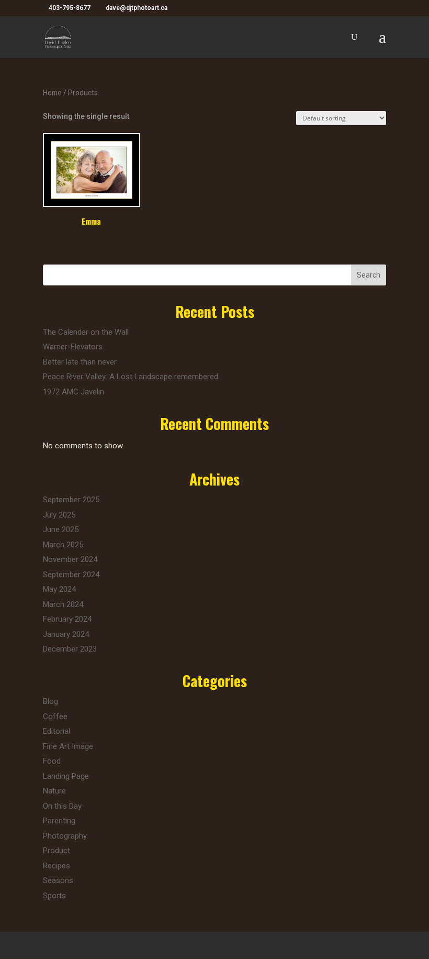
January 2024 (66, 634)
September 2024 (71, 574)
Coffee (55, 716)
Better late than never (80, 362)
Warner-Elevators (73, 346)
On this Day (62, 806)
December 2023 (70, 649)
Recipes (56, 865)
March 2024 (63, 604)
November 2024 (70, 559)
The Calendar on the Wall (86, 332)
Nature (54, 791)
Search (368, 275)
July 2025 (59, 515)
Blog (50, 701)
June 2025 (60, 529)
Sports (54, 895)
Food (52, 761)
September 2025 (71, 499)
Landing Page (66, 776)
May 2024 (59, 589)
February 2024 (67, 619)
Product (56, 850)
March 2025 (63, 544)
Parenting (59, 820)
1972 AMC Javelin (73, 391)
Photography (65, 836)
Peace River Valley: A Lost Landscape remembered (130, 376)
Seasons (58, 880)
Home (52, 93)
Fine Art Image (68, 746)
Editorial (56, 731)
